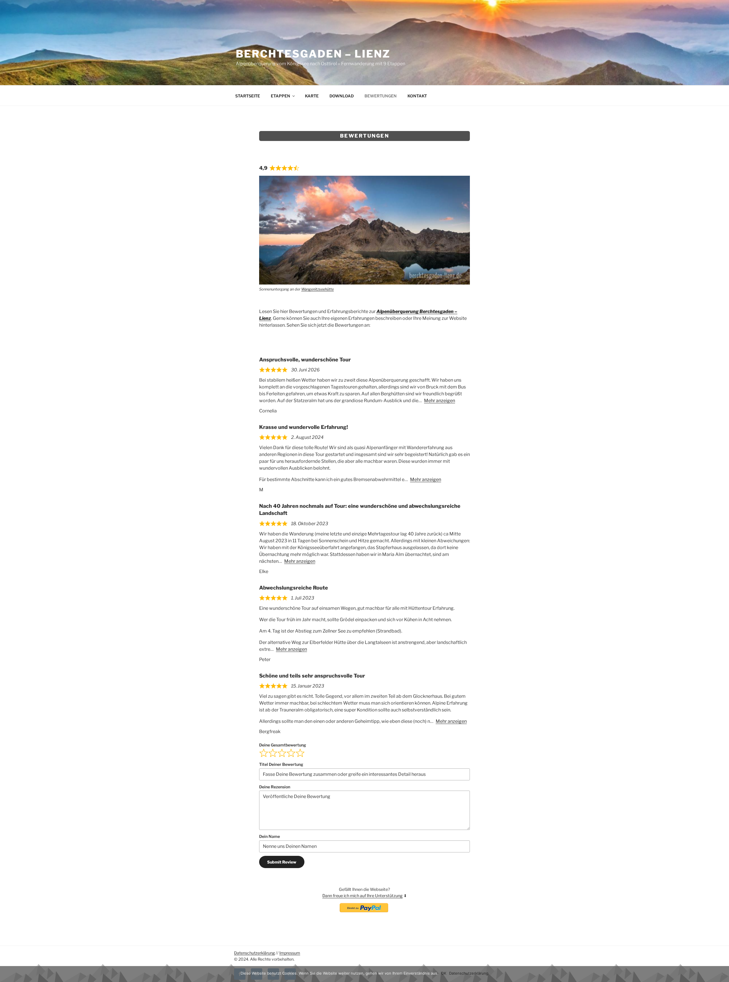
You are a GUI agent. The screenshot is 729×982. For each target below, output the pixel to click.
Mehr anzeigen (439, 400)
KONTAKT (417, 95)
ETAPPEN (280, 95)
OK (443, 973)
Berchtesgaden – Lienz (313, 54)
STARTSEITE (247, 95)
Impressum (289, 952)
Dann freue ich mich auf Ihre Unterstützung (362, 895)
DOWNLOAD (341, 95)
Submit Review (281, 862)
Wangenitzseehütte (317, 289)
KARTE (312, 95)
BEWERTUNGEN (380, 95)
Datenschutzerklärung (254, 952)
